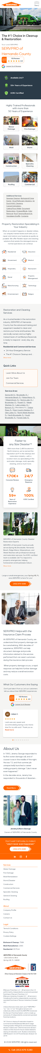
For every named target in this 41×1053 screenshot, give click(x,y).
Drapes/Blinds (21, 211)
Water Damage (9, 869)
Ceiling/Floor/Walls (13, 208)
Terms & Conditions (10, 928)
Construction (8, 884)
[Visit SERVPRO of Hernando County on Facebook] (26, 857)
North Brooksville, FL (16, 415)
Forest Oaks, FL (23, 418)
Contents (24, 216)
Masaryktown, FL (12, 400)
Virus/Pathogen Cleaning (22, 201)
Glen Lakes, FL (10, 413)
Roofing (6, 899)
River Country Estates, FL (23, 410)
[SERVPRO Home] (11, 4)
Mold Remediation (10, 877)
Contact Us (7, 918)
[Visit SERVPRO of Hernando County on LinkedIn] (15, 857)
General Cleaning (10, 896)
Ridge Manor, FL (28, 397)
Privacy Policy (8, 932)
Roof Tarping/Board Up (23, 214)
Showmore (7, 358)
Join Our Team (12, 378)
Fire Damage (8, 873)
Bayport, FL (9, 408)
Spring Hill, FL (10, 395)
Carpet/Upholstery (13, 206)
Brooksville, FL (22, 395)
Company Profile (9, 910)
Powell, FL (21, 402)
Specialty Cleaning (10, 892)
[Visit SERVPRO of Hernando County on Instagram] (20, 856)
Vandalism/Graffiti (13, 216)
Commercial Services (15, 383)
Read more (9, 730)
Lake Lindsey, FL (22, 405)
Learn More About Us (15, 373)
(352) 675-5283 (19, 584)
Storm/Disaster (9, 880)
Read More (11, 788)
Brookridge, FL (10, 402)
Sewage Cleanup (13, 198)
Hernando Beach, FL (13, 397)
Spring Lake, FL (26, 400)
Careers (6, 914)
